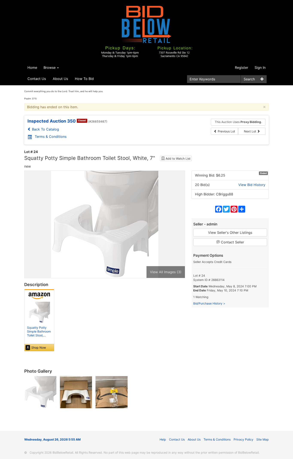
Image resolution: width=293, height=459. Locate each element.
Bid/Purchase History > (209, 303)
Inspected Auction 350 (51, 121)
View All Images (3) (165, 272)
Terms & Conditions (50, 136)
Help (163, 439)
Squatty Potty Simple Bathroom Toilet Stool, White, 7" (39, 333)
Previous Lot (226, 131)
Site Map (262, 439)
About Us (60, 78)
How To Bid (84, 78)
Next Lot (250, 131)
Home (32, 67)
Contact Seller (232, 242)
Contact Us (36, 78)
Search (249, 79)
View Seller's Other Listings (230, 232)
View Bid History (251, 185)
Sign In (260, 67)
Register (241, 67)
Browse (50, 67)
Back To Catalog (45, 129)
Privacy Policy (243, 439)
